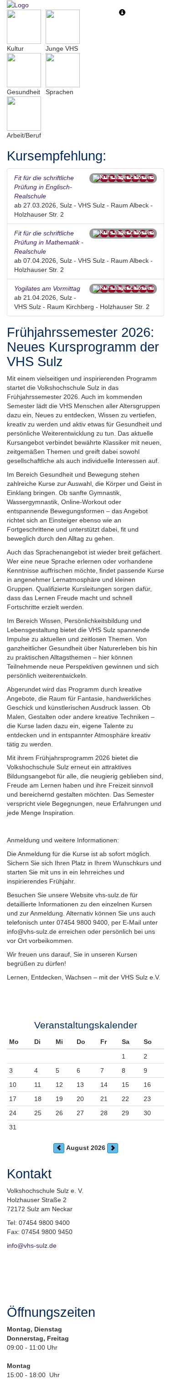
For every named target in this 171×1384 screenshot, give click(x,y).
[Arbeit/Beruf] (24, 113)
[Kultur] (24, 27)
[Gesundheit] (24, 70)
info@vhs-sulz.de (32, 1245)
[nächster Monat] (112, 1148)
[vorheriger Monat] (58, 1148)
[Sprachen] (63, 70)
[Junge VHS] (63, 27)
